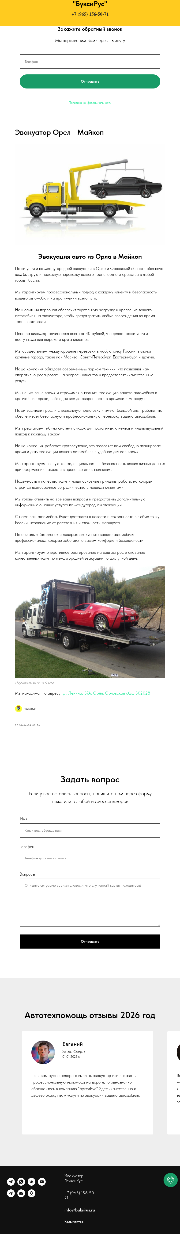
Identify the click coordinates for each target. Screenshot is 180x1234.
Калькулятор (73, 1221)
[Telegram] (11, 1184)
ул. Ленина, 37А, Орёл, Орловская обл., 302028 (106, 693)
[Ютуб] (42, 1184)
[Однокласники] (31, 1196)
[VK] (31, 1184)
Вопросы (27, 874)
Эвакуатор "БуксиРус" (74, 1178)
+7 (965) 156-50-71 (90, 14)
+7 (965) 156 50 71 (79, 1195)
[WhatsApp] (21, 1184)
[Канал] (11, 1196)
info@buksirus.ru (79, 1209)
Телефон (27, 846)
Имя (23, 818)
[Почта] (21, 1196)
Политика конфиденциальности (90, 102)
